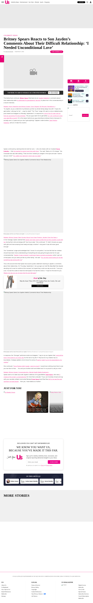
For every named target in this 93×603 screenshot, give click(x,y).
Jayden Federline (44, 98)
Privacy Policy (49, 465)
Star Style (31, 2)
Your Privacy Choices (37, 594)
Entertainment (24, 2)
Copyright (34, 589)
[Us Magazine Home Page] (7, 2)
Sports (41, 2)
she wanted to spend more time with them (26, 151)
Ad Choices (34, 596)
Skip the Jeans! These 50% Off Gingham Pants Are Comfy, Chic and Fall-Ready (40, 281)
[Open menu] (2, 2)
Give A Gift (81, 589)
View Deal (40, 285)
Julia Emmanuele (9, 51)
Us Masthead (4, 587)
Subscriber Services (83, 594)
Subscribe (81, 2)
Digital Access (82, 585)
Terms (42, 465)
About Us (3, 585)
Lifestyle (37, 2)
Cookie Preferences (36, 591)
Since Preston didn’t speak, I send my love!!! (27, 366)
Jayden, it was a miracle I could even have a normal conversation (33, 255)
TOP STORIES (56, 51)
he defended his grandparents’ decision (29, 100)
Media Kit (4, 594)
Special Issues (82, 591)
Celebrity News (15, 2)
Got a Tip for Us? (5, 589)
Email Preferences (6, 591)
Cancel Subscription (83, 596)
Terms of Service (35, 585)
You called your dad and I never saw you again (27, 156)
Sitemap (3, 596)
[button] (87, 2)
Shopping (46, 2)
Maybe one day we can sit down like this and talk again (20, 273)
